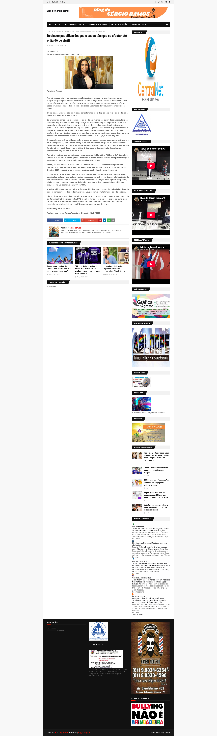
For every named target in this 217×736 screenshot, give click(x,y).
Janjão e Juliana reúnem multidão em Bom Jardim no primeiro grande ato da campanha (150, 564)
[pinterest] (166, 2)
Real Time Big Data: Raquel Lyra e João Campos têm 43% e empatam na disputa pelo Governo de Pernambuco (156, 456)
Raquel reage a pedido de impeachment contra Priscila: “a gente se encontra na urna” (59, 268)
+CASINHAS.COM (138, 527)
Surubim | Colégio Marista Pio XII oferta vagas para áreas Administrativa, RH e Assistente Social (150, 548)
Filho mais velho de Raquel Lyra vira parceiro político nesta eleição (156, 470)
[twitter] (158, 2)
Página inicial (51, 31)
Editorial (55, 2)
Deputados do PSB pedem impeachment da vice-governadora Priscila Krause (114, 268)
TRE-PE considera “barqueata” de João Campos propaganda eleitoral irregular (156, 482)
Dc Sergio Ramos (138, 596)
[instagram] (169, 2)
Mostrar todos (138, 614)
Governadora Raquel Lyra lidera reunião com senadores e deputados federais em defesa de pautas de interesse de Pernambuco (149, 600)
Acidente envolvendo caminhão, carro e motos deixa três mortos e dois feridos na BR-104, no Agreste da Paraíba (151, 582)
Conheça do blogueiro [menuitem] (97, 24)
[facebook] (156, 2)
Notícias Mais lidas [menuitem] (73, 24)
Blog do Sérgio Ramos (58, 10)
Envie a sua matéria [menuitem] (119, 24)
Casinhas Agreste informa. (141, 578)
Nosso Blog (160, 732)
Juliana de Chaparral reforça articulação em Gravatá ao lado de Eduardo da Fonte (150, 530)
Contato (62, 2)
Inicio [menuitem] (57, 24)
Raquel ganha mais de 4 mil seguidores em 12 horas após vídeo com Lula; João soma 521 (156, 495)
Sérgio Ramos (54, 45)
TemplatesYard (63, 732)
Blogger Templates (84, 732)
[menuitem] (50, 24)
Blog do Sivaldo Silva (139, 561)
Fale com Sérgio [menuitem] (139, 24)
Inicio (48, 2)
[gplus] (162, 2)
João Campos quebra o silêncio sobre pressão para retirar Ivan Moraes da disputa (156, 507)
